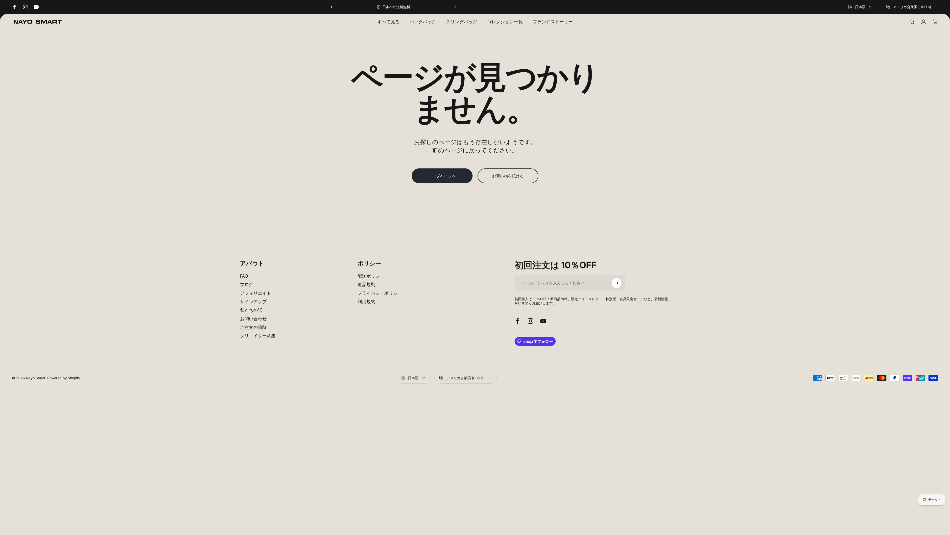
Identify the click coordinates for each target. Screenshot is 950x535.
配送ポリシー (370, 276)
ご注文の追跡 (253, 327)
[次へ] (454, 7)
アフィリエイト (255, 293)
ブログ (246, 284)
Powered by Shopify (63, 378)
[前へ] (332, 7)
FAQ (244, 276)
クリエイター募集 (258, 335)
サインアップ (253, 301)
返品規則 (366, 284)
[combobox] (860, 7)
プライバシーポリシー (379, 293)
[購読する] (616, 283)
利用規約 (366, 301)
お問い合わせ (253, 318)
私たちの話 (251, 310)
